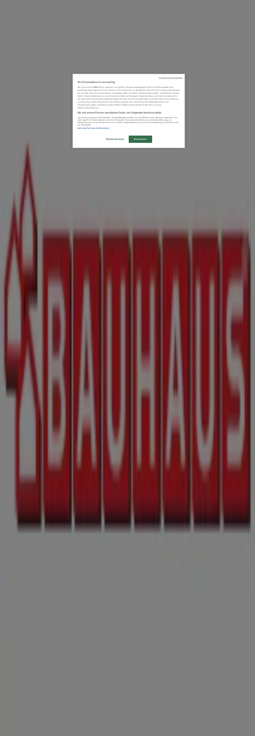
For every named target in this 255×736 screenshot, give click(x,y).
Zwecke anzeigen (115, 139)
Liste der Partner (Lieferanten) (93, 128)
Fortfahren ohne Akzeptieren (170, 78)
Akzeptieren (140, 139)
